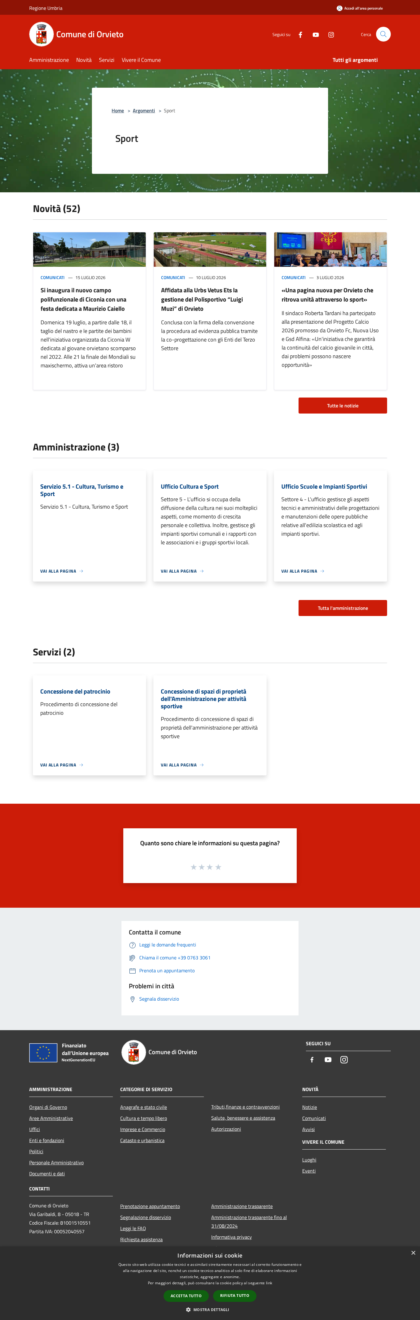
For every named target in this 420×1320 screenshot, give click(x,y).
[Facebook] (298, 34)
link (269, 1283)
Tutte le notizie (343, 405)
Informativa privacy (231, 1237)
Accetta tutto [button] (186, 1295)
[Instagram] (329, 34)
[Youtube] (313, 34)
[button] (210, 1309)
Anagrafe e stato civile (143, 1107)
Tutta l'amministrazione (343, 608)
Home (118, 110)
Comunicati (53, 277)
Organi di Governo (48, 1107)
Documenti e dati (47, 1173)
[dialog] (210, 1283)
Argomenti (144, 110)
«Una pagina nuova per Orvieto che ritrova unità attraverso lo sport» (327, 294)
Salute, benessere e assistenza (243, 1118)
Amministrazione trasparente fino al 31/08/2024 (249, 1222)
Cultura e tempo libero (143, 1118)
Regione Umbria (45, 8)
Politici (36, 1151)
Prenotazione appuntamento (150, 1206)
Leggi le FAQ (133, 1228)
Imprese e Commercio (142, 1129)
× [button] (413, 1253)
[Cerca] (383, 34)
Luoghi (309, 1159)
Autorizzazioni (226, 1129)
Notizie (309, 1107)
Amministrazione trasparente (242, 1206)
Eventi (309, 1170)
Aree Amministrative (51, 1118)
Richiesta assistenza (141, 1239)
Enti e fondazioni (46, 1140)
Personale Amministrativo (56, 1162)
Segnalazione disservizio (145, 1217)
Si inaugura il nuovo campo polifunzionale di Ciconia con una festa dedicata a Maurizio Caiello (83, 299)
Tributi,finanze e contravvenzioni (245, 1106)
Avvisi (308, 1129)
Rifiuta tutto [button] (234, 1295)
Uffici (34, 1129)
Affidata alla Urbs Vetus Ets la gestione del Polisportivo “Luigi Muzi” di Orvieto (202, 299)
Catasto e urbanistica (142, 1140)
